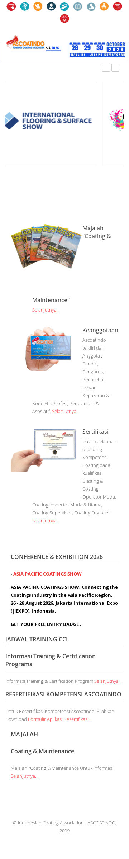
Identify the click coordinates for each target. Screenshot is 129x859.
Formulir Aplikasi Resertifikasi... (60, 719)
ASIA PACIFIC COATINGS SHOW (47, 574)
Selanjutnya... (46, 309)
